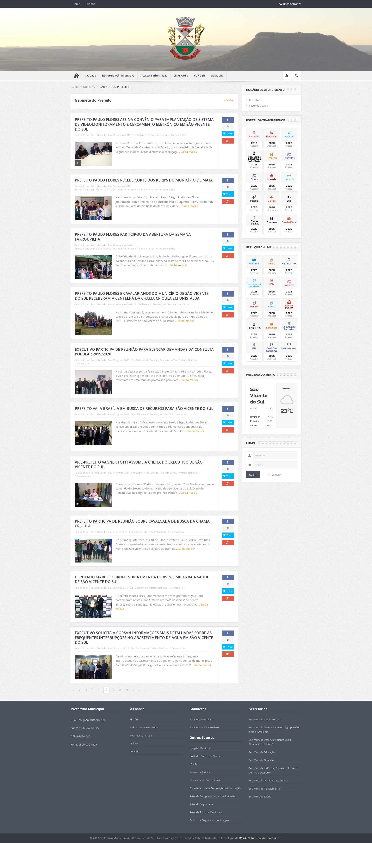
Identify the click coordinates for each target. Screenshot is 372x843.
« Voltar (229, 100)
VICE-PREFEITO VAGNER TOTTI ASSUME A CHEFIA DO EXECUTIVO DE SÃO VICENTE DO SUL (139, 465)
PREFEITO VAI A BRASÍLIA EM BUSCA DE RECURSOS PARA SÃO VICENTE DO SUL (144, 408)
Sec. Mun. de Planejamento (264, 788)
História (134, 719)
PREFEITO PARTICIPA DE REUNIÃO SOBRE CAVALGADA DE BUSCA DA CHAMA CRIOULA (142, 524)
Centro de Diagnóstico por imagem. (209, 820)
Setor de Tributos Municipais (205, 812)
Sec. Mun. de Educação (262, 752)
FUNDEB (199, 75)
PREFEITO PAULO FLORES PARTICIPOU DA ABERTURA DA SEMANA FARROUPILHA (133, 237)
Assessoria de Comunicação (205, 780)
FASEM (193, 764)
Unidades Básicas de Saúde (204, 756)
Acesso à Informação (154, 75)
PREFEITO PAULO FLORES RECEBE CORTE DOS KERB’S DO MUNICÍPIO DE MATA (144, 180)
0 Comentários (179, 135)
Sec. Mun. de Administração (265, 719)
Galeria (134, 743)
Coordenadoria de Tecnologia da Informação (215, 788)
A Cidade (90, 75)
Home (76, 3)
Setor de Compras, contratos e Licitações (212, 796)
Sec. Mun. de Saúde (260, 796)
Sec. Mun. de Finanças (261, 760)
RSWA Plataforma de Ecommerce (260, 838)
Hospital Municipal (200, 748)
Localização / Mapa (141, 735)
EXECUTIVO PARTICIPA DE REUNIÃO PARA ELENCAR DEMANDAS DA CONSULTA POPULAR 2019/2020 (144, 352)
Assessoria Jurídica (199, 772)
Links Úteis (181, 75)
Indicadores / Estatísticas (144, 727)
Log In (253, 474)
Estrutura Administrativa (118, 75)
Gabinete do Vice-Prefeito (173, 360)
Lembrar (277, 474)
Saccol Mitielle (98, 135)
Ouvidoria (89, 3)
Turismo (134, 751)
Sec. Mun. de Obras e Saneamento (268, 780)
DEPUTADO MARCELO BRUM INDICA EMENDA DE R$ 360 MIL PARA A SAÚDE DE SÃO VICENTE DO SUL (142, 579)
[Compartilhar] (228, 120)
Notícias (165, 135)
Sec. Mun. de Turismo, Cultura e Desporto (135, 189)
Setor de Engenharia (201, 804)
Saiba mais (188, 152)
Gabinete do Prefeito (148, 135)
